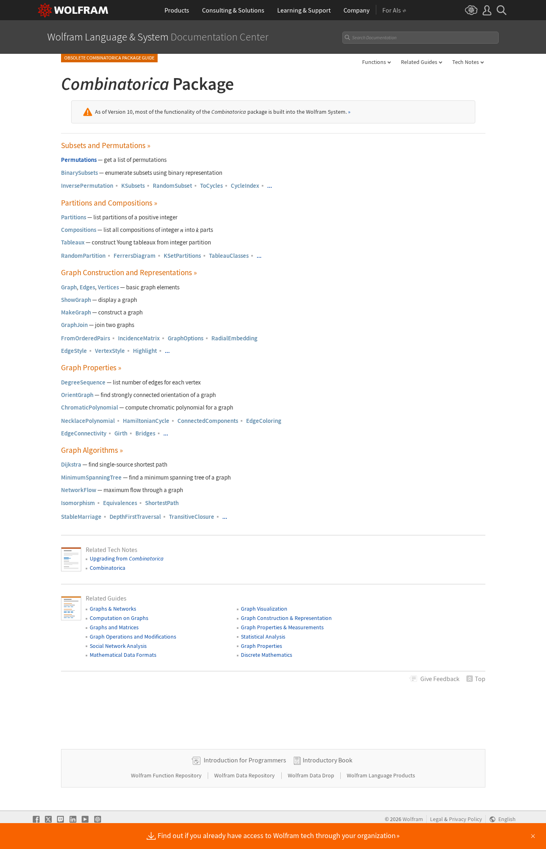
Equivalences (120, 503)
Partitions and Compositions (109, 203)
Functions (374, 62)
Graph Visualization (264, 608)
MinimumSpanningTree (91, 477)
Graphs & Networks (113, 608)
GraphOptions (185, 338)
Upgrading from (127, 558)
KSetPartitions (182, 255)
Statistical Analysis (263, 636)
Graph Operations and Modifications (133, 636)
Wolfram (413, 819)
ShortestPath (162, 503)
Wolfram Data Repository (245, 775)
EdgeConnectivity (83, 433)
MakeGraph (76, 312)
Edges (87, 287)
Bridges (145, 433)
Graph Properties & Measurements (282, 627)
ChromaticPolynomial (89, 407)
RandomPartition (83, 255)
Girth (120, 433)
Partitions (73, 217)
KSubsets (133, 185)
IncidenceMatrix (139, 338)
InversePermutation (87, 185)
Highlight (145, 350)
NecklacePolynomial (88, 420)
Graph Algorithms (92, 450)
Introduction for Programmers (244, 760)
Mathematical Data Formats (123, 654)
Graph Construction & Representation (286, 618)
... (269, 185)
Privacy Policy (465, 819)
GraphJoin (74, 325)
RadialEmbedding (234, 338)
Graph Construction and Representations (129, 272)
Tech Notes (465, 62)
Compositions (78, 229)
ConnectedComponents (207, 420)
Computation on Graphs (119, 618)
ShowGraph (76, 300)
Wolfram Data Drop (311, 775)
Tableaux (72, 242)
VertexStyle (110, 350)
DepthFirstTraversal (135, 516)
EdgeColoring (263, 420)
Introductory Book (327, 760)
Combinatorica (107, 567)
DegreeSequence (83, 382)
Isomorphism (78, 503)
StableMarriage (81, 516)
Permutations (79, 159)
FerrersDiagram (135, 255)
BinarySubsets (79, 172)
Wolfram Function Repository (167, 775)
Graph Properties (91, 367)
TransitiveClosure (191, 516)
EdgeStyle (74, 350)
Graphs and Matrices (114, 627)
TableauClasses (229, 255)
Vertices (108, 287)
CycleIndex (245, 185)
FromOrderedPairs (85, 338)
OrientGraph (77, 395)
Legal (436, 819)
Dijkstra (71, 464)
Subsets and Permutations (105, 145)
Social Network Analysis (118, 645)
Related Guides (419, 62)
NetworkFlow (78, 490)
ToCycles (211, 185)
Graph (69, 287)
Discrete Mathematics (266, 654)
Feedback (440, 679)
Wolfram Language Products (381, 775)
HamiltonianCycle (146, 420)
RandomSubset (172, 185)
